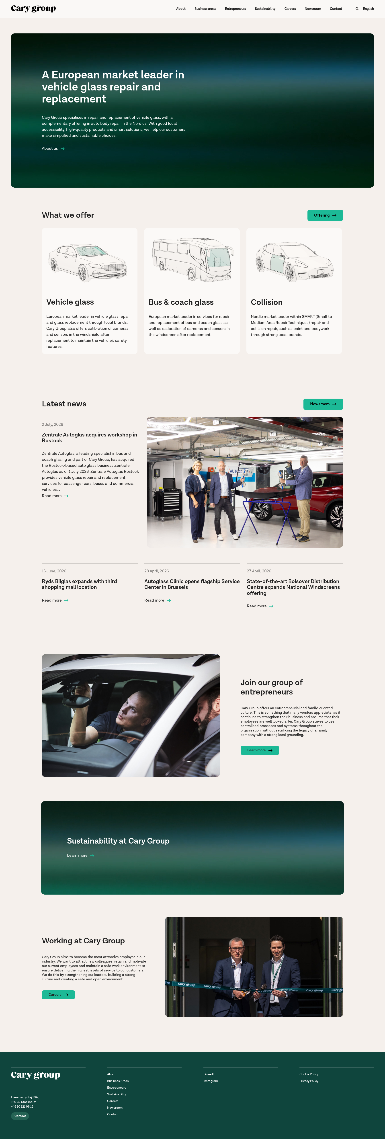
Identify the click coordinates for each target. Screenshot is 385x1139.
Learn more (256, 750)
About (111, 1074)
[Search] (357, 9)
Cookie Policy (308, 1074)
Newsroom (320, 404)
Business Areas (118, 1081)
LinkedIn (209, 1074)
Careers (55, 994)
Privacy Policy (308, 1081)
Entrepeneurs (116, 1088)
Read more (52, 496)
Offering (322, 215)
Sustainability (116, 1094)
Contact (20, 1116)
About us (50, 148)
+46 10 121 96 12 (22, 1106)
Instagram (210, 1081)
